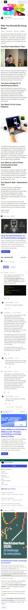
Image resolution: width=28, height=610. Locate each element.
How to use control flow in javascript (12, 504)
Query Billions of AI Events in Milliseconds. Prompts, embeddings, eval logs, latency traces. (14, 432)
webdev (22, 31)
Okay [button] (4, 607)
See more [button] (4, 453)
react (3, 31)
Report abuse (19, 407)
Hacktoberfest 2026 (6, 570)
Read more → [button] (5, 251)
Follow (14, 466)
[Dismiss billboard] (26, 578)
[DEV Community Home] (5, 2)
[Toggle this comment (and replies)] (2, 275)
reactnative (9, 31)
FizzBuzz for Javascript (12, 493)
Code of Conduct (10, 407)
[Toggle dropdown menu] (26, 216)
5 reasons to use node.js (12, 498)
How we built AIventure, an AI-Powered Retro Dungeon (13, 237)
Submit (6, 267)
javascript (16, 31)
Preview (13, 267)
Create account (22, 2)
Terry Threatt (8, 17)
